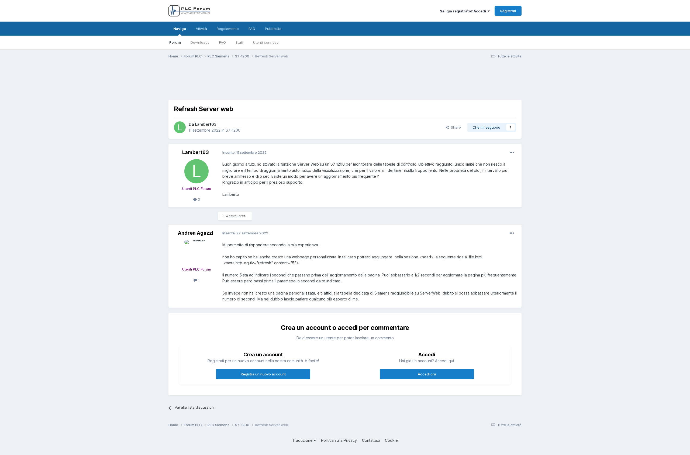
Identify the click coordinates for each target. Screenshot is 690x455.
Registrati (508, 11)
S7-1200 (233, 130)
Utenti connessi (266, 42)
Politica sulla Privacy (339, 440)
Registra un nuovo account (263, 374)
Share (455, 127)
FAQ (222, 42)
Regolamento (228, 28)
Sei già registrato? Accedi (464, 11)
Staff (239, 42)
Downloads (200, 42)
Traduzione (303, 440)
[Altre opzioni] (511, 152)
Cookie (391, 440)
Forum (175, 42)
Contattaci (371, 440)
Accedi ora (427, 374)
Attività (201, 28)
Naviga (179, 28)
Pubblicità (273, 28)
